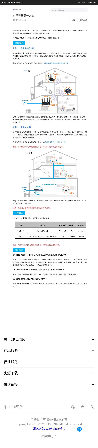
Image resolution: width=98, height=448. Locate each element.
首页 (14, 9)
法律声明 (47, 436)
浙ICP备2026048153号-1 (49, 428)
